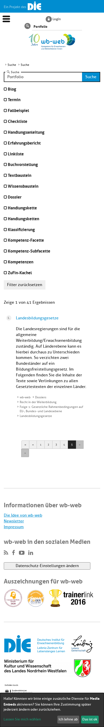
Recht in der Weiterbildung (38, 402)
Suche (15, 71)
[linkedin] (30, 552)
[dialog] (52, 710)
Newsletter (14, 521)
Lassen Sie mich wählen (22, 719)
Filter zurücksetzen (24, 284)
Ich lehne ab (68, 719)
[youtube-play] (21, 552)
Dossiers (40, 397)
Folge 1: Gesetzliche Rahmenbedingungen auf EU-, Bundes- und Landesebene (51, 409)
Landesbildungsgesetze (37, 318)
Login (57, 18)
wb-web (25, 397)
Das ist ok (89, 719)
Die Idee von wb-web (23, 515)
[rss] (6, 552)
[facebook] (13, 552)
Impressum (14, 526)
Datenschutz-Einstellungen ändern (47, 565)
